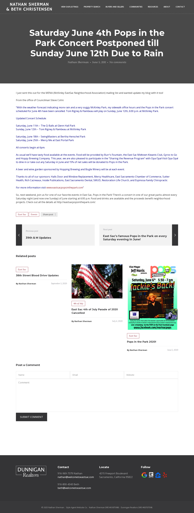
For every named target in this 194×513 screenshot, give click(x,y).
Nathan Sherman (78, 62)
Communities (135, 6)
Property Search (92, 6)
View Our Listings (69, 6)
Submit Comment (31, 417)
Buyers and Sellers (115, 6)
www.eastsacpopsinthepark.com (64, 187)
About (167, 6)
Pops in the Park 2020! (141, 341)
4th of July (78, 303)
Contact (180, 6)
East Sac (22, 214)
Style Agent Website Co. (77, 507)
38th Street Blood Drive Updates (37, 275)
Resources (153, 6)
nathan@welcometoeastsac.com (76, 477)
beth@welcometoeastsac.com (74, 488)
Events (34, 214)
